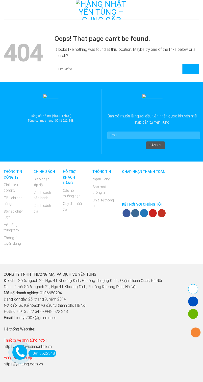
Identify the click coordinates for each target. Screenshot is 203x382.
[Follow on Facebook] (126, 213)
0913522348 (44, 353)
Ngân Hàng (101, 179)
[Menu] (7, 10)
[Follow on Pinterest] (153, 213)
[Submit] (190, 69)
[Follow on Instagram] (135, 213)
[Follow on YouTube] (162, 213)
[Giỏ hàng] (196, 9)
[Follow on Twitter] (144, 213)
